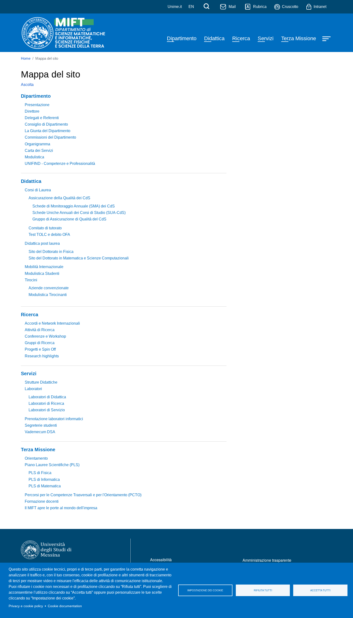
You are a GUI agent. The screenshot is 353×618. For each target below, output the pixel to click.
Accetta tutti (320, 590)
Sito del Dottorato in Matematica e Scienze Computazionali (79, 258)
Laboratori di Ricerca (46, 403)
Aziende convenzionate (49, 288)
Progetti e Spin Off (40, 349)
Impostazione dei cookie (205, 590)
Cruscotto (290, 7)
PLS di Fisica (40, 473)
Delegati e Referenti (42, 118)
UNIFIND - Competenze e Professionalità (60, 163)
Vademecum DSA (40, 432)
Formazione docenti (42, 501)
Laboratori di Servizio (47, 410)
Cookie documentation (65, 606)
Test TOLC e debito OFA (49, 234)
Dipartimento (181, 38)
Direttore (32, 111)
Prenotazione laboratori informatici (54, 419)
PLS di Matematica (45, 486)
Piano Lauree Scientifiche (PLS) (52, 465)
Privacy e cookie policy (26, 606)
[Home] (64, 32)
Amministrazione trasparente (267, 560)
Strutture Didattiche (41, 382)
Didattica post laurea (42, 243)
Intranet (320, 7)
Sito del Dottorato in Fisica (51, 252)
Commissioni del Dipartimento (50, 137)
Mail (232, 7)
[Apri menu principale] (327, 38)
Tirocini (31, 280)
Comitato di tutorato (45, 228)
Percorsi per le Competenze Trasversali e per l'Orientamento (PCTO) (83, 495)
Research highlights (42, 356)
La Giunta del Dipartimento (47, 131)
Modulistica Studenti (42, 273)
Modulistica (34, 157)
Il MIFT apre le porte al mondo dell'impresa (61, 508)
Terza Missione (298, 38)
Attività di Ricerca (40, 330)
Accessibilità (161, 559)
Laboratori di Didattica (47, 397)
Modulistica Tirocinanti (48, 295)
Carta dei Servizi (39, 150)
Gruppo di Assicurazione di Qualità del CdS (69, 219)
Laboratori (33, 389)
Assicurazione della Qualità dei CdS (59, 198)
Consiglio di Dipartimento (46, 124)
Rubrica (260, 7)
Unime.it (175, 7)
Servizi (266, 38)
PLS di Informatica (44, 479)
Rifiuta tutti (263, 590)
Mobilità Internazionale (44, 267)
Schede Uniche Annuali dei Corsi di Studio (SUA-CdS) (79, 213)
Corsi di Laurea (38, 190)
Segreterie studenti (41, 425)
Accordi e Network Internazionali (52, 323)
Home (25, 58)
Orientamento (36, 458)
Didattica (214, 38)
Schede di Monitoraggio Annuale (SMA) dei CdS (73, 206)
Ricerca (241, 38)
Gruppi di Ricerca (40, 343)
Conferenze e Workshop (45, 336)
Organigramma (37, 144)
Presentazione (37, 105)
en (191, 7)
